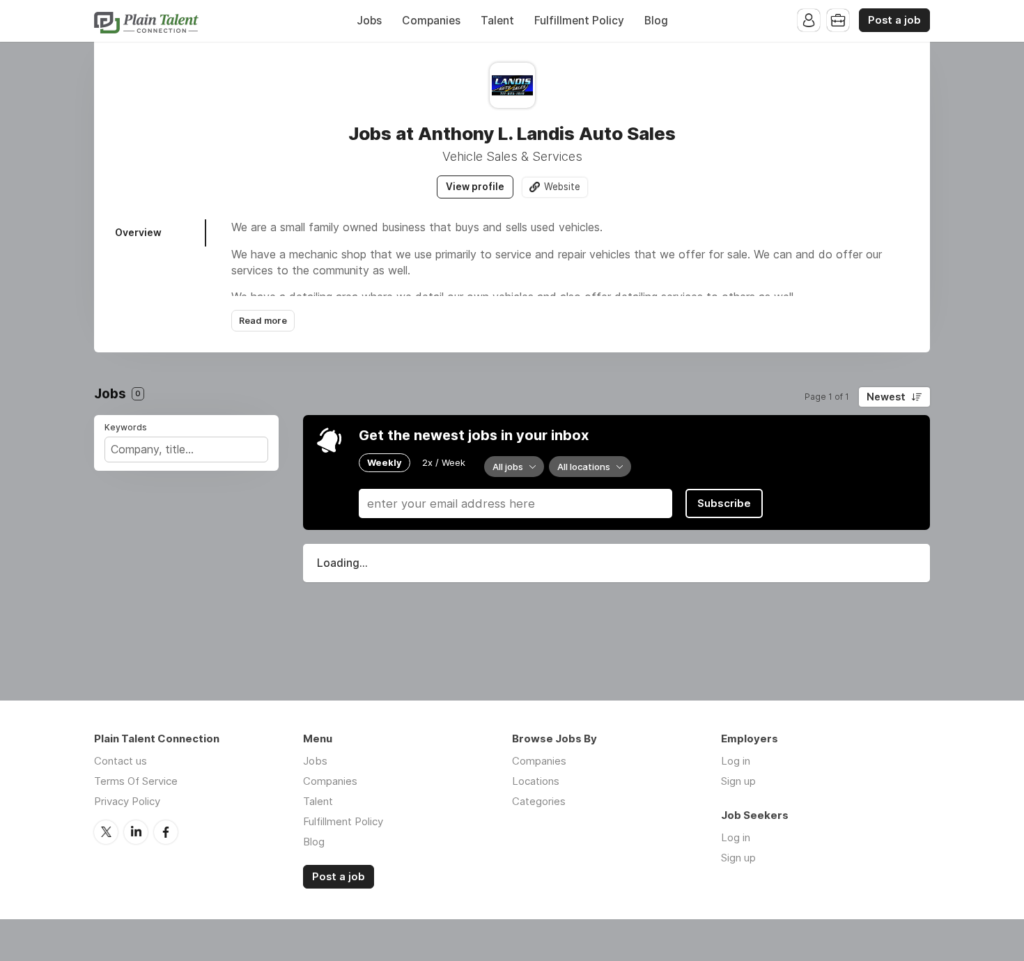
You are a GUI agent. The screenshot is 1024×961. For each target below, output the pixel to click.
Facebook (166, 832)
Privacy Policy (127, 801)
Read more (263, 320)
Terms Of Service (136, 781)
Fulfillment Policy (579, 20)
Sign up (738, 781)
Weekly (384, 462)
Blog (656, 20)
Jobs (369, 20)
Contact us (120, 760)
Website (562, 186)
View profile (475, 186)
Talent (497, 20)
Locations (535, 781)
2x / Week (443, 462)
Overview (138, 232)
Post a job (894, 20)
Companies (431, 20)
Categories (539, 801)
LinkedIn (136, 832)
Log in (735, 760)
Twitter (106, 832)
